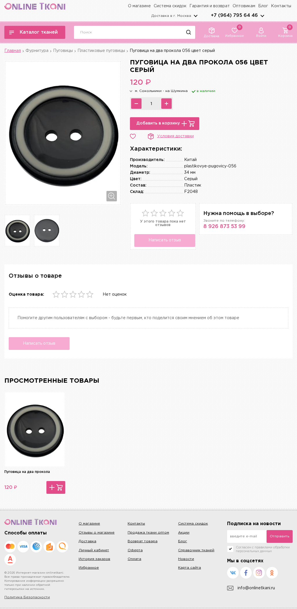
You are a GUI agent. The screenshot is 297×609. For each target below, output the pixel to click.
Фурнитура (37, 51)
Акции (183, 532)
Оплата (134, 559)
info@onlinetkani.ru (256, 588)
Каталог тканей (39, 32)
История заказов (94, 559)
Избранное (89, 567)
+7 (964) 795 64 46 (234, 15)
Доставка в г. (171, 15)
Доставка (87, 541)
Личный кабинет (94, 550)
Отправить (279, 536)
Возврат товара (142, 541)
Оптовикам (244, 6)
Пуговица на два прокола (27, 472)
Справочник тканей (196, 550)
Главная (12, 51)
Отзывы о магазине (97, 532)
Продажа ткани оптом (148, 532)
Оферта (135, 550)
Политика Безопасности (27, 597)
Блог (263, 6)
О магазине (139, 6)
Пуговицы (63, 51)
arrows (262, 15)
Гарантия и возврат (209, 6)
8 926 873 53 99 (224, 226)
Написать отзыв (164, 240)
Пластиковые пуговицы (101, 51)
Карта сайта (189, 567)
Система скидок (170, 6)
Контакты (281, 6)
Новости (186, 559)
